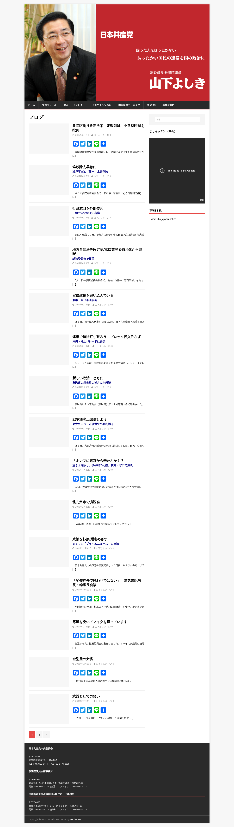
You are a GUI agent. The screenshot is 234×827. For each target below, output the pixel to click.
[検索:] (177, 119)
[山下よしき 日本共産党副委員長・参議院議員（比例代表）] (117, 99)
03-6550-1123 (42, 786)
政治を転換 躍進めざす (95, 541)
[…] (74, 155)
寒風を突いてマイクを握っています (99, 621)
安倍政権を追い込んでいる (94, 297)
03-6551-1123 (80, 786)
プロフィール (49, 105)
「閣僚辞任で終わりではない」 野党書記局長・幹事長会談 (106, 582)
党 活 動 (151, 105)
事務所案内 (169, 105)
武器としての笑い (86, 696)
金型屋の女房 (82, 659)
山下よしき (99, 134)
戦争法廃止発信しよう (93, 421)
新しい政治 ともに (91, 380)
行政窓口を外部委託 (89, 210)
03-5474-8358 (62, 763)
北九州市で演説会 (86, 502)
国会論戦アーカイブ (129, 105)
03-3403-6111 (41, 763)
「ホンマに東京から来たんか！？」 (102, 462)
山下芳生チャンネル (100, 105)
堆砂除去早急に (90, 169)
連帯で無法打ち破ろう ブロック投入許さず (108, 338)
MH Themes (75, 819)
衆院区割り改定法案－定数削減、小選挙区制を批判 (108, 127)
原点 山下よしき (73, 105)
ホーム (31, 105)
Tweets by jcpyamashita (162, 219)
